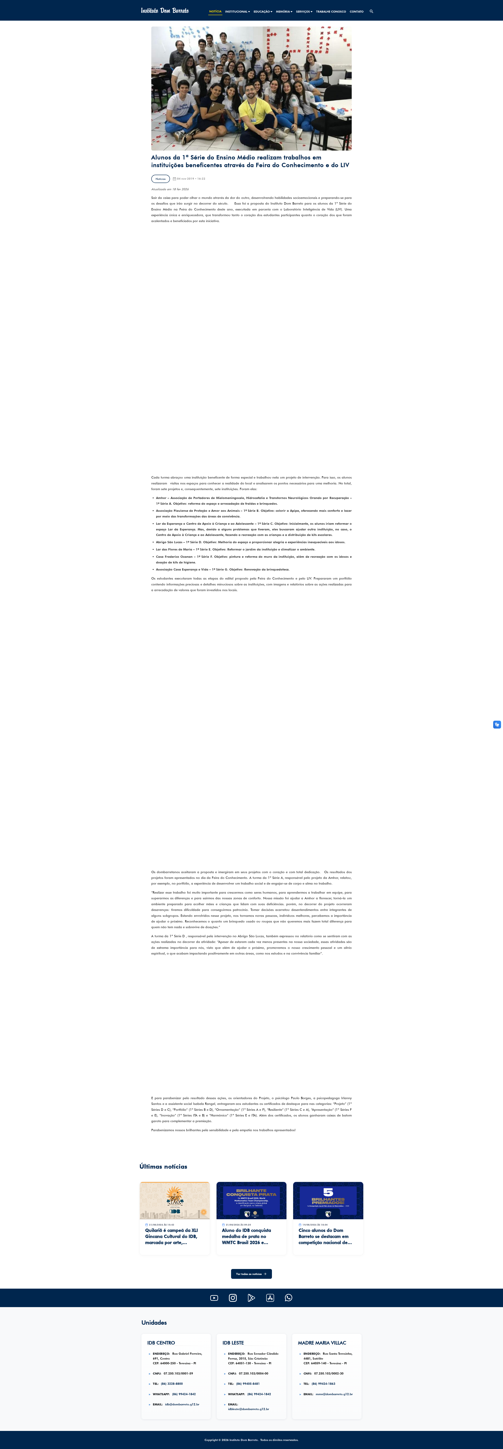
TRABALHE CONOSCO (331, 11)
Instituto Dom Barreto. (244, 1440)
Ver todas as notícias (249, 1273)
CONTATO (356, 11)
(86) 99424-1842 (184, 1394)
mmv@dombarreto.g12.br (334, 1394)
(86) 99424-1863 (323, 1384)
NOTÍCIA (215, 11)
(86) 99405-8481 (248, 1384)
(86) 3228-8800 (172, 1384)
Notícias (161, 178)
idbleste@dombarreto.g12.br (248, 1409)
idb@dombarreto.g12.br (182, 1404)
